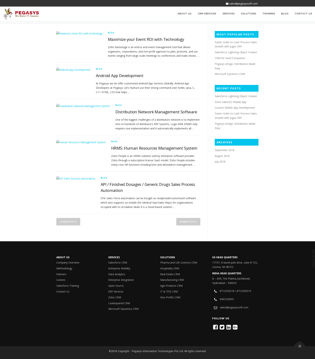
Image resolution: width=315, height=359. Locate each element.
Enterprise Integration (121, 280)
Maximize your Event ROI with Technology (146, 39)
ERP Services (115, 291)
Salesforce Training (67, 285)
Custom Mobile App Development (235, 107)
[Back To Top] (299, 346)
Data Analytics (116, 274)
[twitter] (222, 327)
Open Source (116, 285)
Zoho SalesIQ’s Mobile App (230, 102)
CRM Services (207, 13)
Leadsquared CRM (119, 303)
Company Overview (67, 262)
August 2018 (222, 156)
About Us (185, 13)
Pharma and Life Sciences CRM (178, 262)
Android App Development (119, 75)
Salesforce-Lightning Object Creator (236, 52)
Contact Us (303, 13)
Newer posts (188, 221)
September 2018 (224, 150)
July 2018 (220, 161)
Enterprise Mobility (119, 268)
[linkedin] (228, 327)
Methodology (64, 268)
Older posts (68, 221)
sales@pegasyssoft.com (243, 3)
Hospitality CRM (169, 268)
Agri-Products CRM (171, 285)
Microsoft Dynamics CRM (230, 74)
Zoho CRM (114, 297)
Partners (61, 274)
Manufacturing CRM (172, 280)
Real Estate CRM (170, 274)
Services (229, 13)
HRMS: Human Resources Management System (154, 148)
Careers (60, 280)
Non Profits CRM (170, 297)
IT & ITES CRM (169, 291)
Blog (285, 13)
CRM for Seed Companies (230, 58)
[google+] (235, 327)
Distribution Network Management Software (156, 111)
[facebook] (215, 327)
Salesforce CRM (117, 262)
